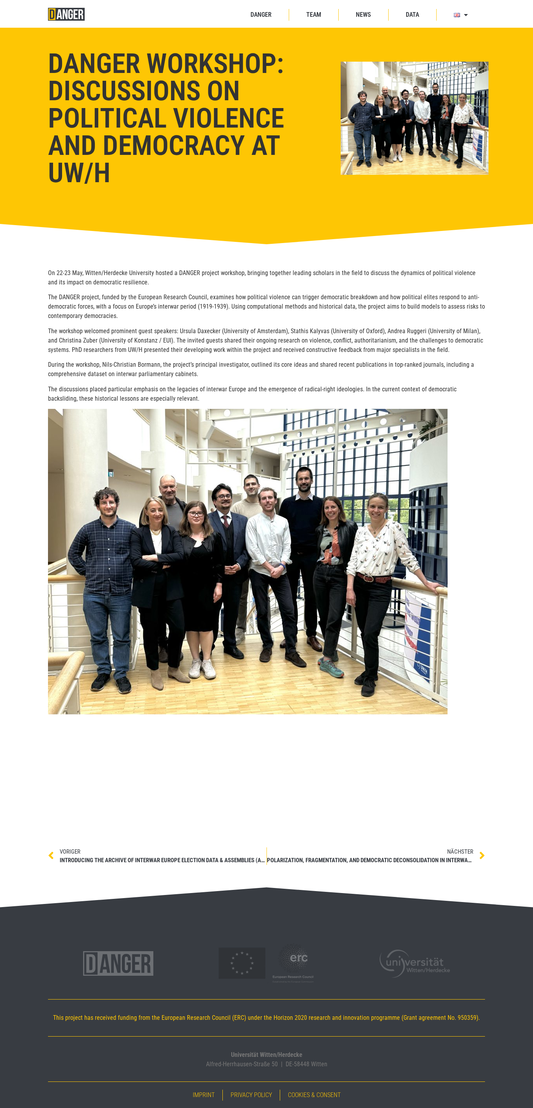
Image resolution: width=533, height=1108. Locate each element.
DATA (412, 14)
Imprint (204, 1095)
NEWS (363, 14)
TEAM (313, 14)
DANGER (261, 14)
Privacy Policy (251, 1095)
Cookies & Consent (314, 1095)
